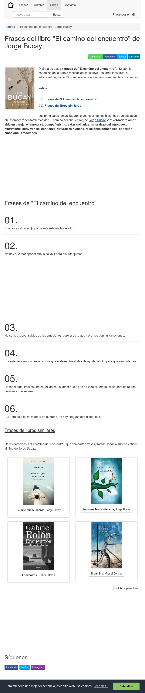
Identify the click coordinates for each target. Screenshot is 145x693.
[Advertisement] (49, 166)
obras (11, 26)
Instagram (37, 667)
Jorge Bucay (97, 120)
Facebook (110, 56)
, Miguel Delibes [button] (106, 573)
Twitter (122, 56)
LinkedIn (134, 56)
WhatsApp (95, 56)
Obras (54, 5)
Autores (39, 5)
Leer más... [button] (101, 686)
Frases (23, 5)
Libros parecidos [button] (128, 588)
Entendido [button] (126, 686)
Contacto (70, 5)
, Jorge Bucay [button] (38, 510)
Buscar (57, 14)
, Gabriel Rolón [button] (38, 575)
